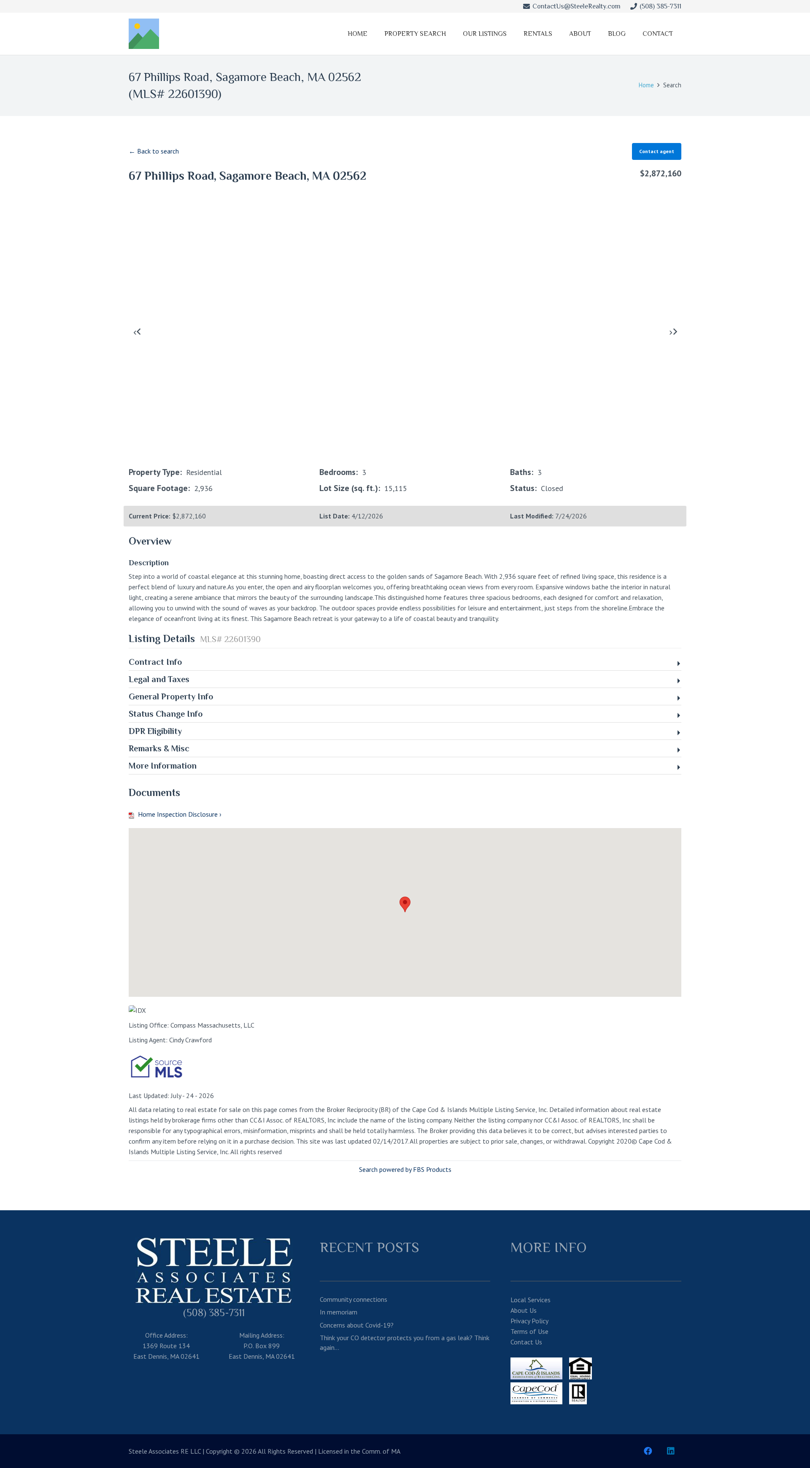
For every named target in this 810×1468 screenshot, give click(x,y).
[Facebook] (648, 1451)
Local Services (530, 1299)
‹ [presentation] (135, 331)
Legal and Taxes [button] (159, 679)
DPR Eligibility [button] (155, 731)
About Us (523, 1310)
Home (646, 85)
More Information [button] (163, 765)
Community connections (353, 1299)
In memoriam (338, 1312)
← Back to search (154, 151)
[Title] (144, 34)
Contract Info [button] (155, 662)
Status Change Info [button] (165, 713)
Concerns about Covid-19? (357, 1325)
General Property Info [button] (171, 696)
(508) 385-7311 (214, 1312)
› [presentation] (670, 331)
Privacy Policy (529, 1321)
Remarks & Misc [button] (159, 748)
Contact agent (656, 151)
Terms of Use (529, 1331)
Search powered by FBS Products (405, 1169)
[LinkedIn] (670, 1451)
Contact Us (526, 1342)
